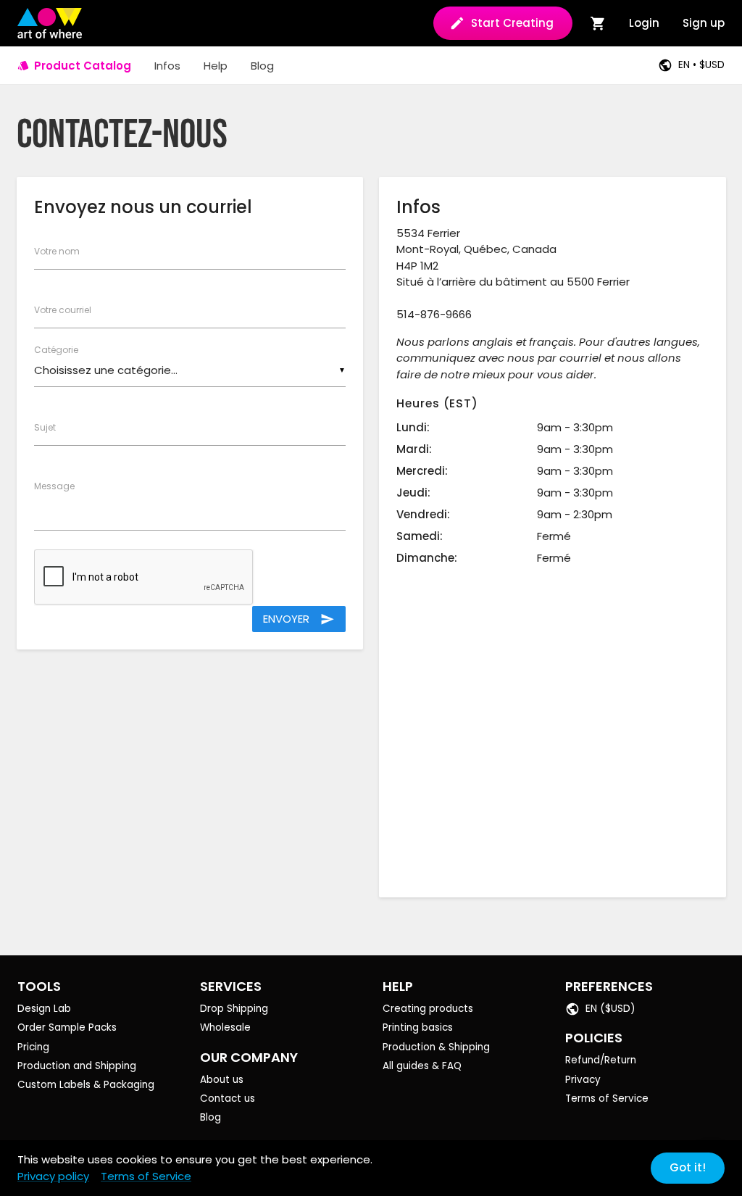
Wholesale (225, 1027)
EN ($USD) (610, 1009)
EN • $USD (701, 65)
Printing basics (418, 1027)
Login (644, 22)
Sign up (704, 22)
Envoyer (299, 618)
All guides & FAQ (422, 1066)
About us (221, 1080)
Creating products (428, 1009)
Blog (210, 1117)
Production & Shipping (436, 1047)
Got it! (688, 1167)
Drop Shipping (234, 1009)
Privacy (583, 1080)
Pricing (33, 1047)
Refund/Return (600, 1060)
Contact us (227, 1098)
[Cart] (598, 23)
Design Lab (44, 1009)
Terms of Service (607, 1098)
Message (54, 486)
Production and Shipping (76, 1066)
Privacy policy (53, 1176)
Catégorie (56, 350)
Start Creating (512, 22)
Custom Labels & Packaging (85, 1085)
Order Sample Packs (67, 1027)
